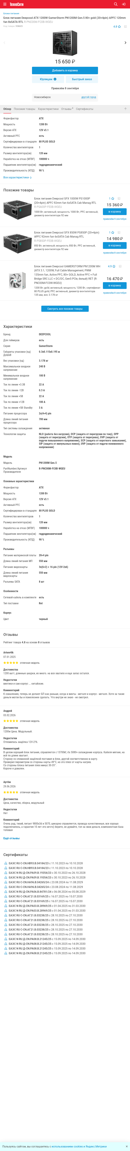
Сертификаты (84, 109)
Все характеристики (16, 177)
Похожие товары (24, 109)
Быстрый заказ (82, 79)
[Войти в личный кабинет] (123, 4)
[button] (65, 43)
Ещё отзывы (11, 838)
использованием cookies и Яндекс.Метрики (79, 1146)
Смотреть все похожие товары (65, 308)
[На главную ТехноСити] (16, 4)
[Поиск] (118, 4)
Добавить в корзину (65, 70)
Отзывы (67, 109)
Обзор (7, 109)
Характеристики (48, 109)
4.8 (115, 26)
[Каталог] (4, 4)
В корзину (115, 211)
